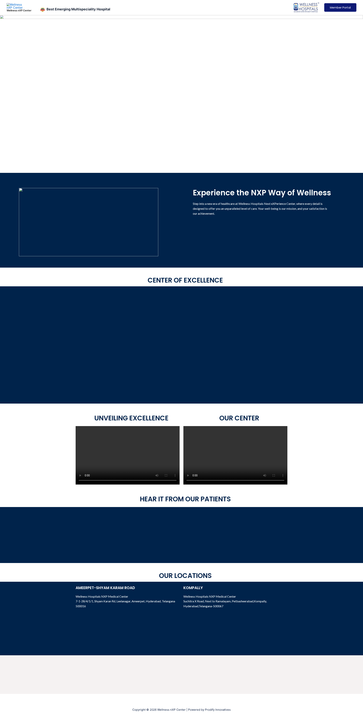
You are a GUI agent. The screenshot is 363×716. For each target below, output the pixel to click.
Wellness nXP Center (19, 10)
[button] (127, 455)
